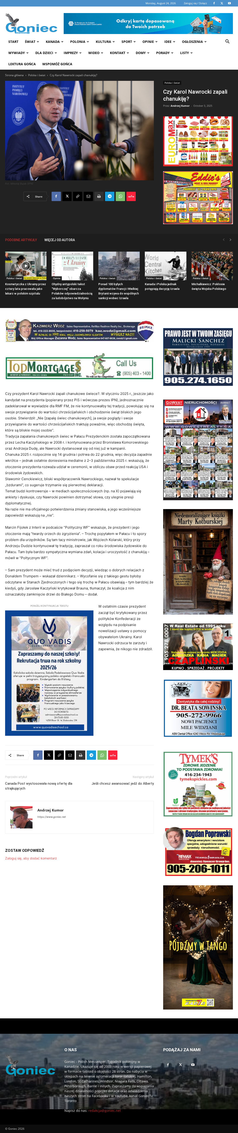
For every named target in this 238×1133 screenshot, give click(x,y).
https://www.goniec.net (51, 816)
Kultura (103, 41)
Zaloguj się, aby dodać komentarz (31, 858)
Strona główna (14, 75)
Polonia (77, 41)
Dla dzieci (44, 53)
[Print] (99, 196)
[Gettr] (131, 196)
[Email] (88, 196)
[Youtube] (193, 1065)
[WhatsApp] (120, 196)
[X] (67, 196)
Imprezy (71, 53)
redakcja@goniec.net (104, 1110)
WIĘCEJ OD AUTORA (59, 240)
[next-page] (230, 240)
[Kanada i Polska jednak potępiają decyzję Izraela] (165, 266)
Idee (168, 41)
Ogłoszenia (192, 41)
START (13, 41)
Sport (127, 41)
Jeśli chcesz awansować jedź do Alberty (123, 783)
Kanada (53, 41)
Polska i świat (36, 75)
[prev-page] (223, 240)
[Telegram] (109, 196)
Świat (30, 41)
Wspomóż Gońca (57, 64)
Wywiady (16, 53)
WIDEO (93, 53)
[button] (227, 42)
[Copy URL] (77, 196)
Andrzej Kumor (180, 105)
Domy (141, 53)
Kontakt (117, 53)
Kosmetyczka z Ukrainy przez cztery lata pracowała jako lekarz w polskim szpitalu (25, 288)
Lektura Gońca (22, 64)
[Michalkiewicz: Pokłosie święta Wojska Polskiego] (212, 266)
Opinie (148, 41)
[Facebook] (56, 196)
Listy (184, 53)
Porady (163, 53)
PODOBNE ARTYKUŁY (21, 240)
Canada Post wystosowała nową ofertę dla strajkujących (38, 786)
